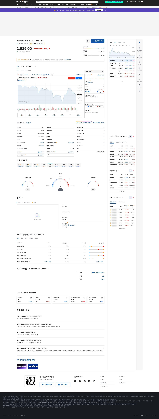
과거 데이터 (28, 70)
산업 (103, 276)
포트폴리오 (103, 383)
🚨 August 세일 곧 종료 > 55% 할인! (114, 1)
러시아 (102, 279)
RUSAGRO (20, 297)
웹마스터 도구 (104, 386)
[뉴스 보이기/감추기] (52, 75)
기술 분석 (28, 66)
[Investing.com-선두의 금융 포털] (22, 1)
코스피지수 (112, 60)
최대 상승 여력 (113, 202)
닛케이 (111, 73)
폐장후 (51, 7)
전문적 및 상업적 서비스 (98, 272)
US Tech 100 (113, 68)
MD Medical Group (75, 297)
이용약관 (135, 415)
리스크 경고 (153, 415)
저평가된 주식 (95, 7)
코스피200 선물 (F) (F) (115, 63)
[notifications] (139, 1)
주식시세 (19, 7)
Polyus (37, 297)
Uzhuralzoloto (56, 297)
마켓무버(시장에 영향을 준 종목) (118, 137)
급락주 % (124, 142)
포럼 (34, 66)
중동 (79, 7)
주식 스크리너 (81, 4)
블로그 (102, 376)
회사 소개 (121, 376)
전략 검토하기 (68, 59)
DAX (111, 71)
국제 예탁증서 (57, 7)
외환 (111, 42)
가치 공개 (100, 48)
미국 (73, 7)
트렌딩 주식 (113, 171)
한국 (32, 7)
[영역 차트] (21, 75)
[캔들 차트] (18, 75)
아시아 (83, 7)
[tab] (20, 165)
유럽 (76, 7)
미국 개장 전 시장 (44, 7)
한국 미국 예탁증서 (66, 7)
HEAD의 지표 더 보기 (98, 122)
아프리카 (88, 7)
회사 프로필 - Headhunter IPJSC (32, 268)
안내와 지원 (122, 383)
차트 (22, 66)
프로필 (22, 70)
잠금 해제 (48, 261)
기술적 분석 (22, 160)
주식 (124, 42)
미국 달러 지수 (113, 76)
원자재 (119, 42)
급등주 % (118, 142)
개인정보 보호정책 (144, 415)
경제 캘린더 (72, 4)
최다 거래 (112, 142)
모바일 (102, 379)
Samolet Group (92, 297)
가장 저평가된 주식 (115, 197)
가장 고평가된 (121, 202)
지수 (115, 42)
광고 (120, 379)
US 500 (111, 65)
